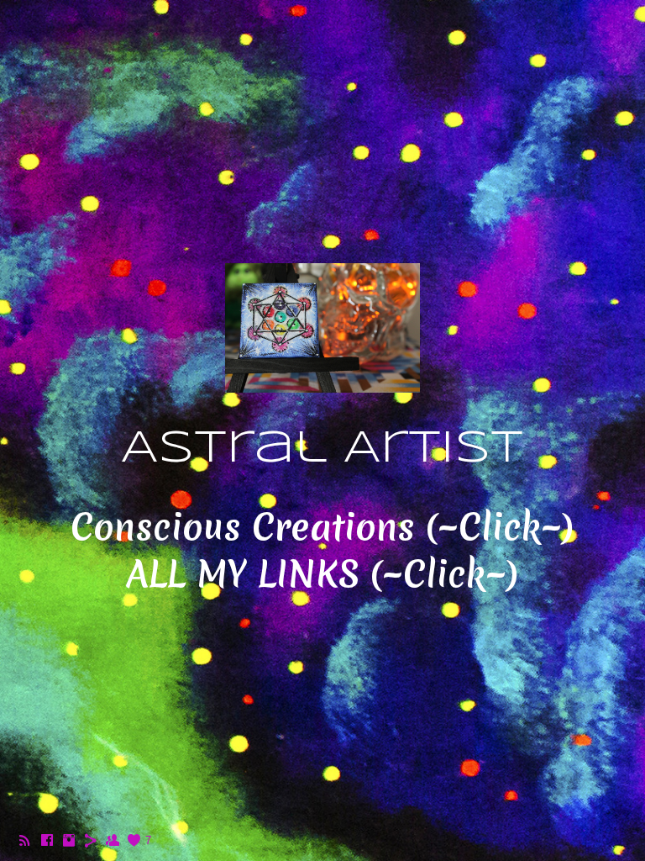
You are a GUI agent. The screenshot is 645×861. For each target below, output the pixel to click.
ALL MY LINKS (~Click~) (322, 574)
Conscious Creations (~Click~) (322, 527)
